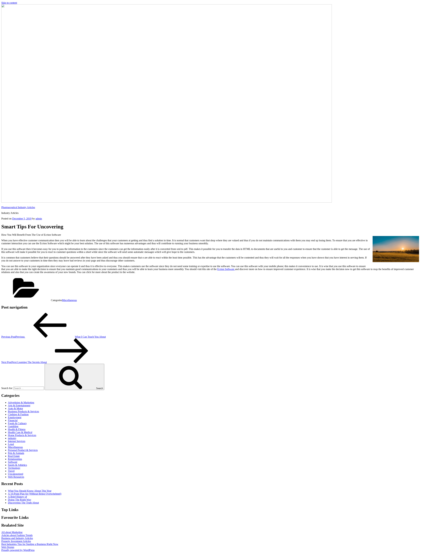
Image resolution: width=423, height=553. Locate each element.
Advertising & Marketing (21, 402)
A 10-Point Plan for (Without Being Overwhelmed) (34, 493)
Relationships (15, 459)
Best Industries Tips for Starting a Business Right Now (29, 544)
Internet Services (16, 441)
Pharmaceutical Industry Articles (18, 207)
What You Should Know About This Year (29, 490)
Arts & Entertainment (19, 405)
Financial (13, 420)
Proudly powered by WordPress (18, 550)
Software (12, 462)
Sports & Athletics (17, 465)
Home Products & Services (22, 435)
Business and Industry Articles (17, 538)
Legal (11, 444)
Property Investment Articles (16, 541)
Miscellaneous (69, 300)
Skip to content (9, 2)
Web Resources (16, 476)
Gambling (13, 426)
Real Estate (14, 456)
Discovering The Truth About (23, 502)
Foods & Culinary (17, 423)
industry (12, 438)
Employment (14, 417)
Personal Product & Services (23, 450)
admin (39, 218)
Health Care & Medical (20, 432)
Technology (14, 468)
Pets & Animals (16, 453)
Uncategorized (15, 474)
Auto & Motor (15, 408)
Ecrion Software (226, 269)
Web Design (7, 547)
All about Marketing (11, 532)
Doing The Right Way (19, 499)
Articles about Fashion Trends (17, 535)
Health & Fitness (16, 429)
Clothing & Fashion (18, 414)
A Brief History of (17, 496)
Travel (11, 471)
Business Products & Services (23, 411)
